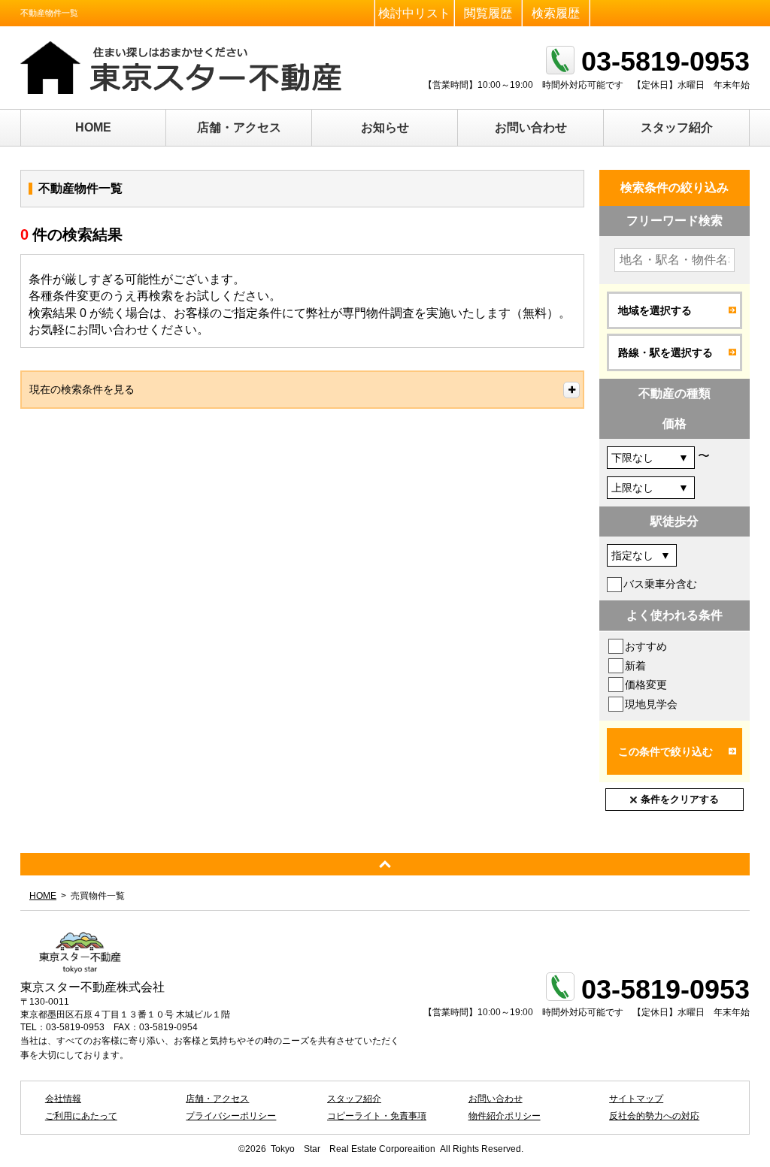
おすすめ (646, 646)
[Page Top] (385, 864)
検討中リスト (414, 13)
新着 (635, 666)
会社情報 (63, 1098)
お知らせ (385, 127)
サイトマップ (636, 1098)
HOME (93, 127)
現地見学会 (651, 704)
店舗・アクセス (239, 127)
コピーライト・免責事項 (376, 1116)
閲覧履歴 (488, 13)
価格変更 (646, 685)
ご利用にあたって (81, 1116)
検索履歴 (556, 13)
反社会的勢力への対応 (654, 1116)
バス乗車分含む (660, 584)
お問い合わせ (531, 127)
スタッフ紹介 (677, 127)
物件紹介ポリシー (504, 1116)
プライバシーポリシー (231, 1116)
